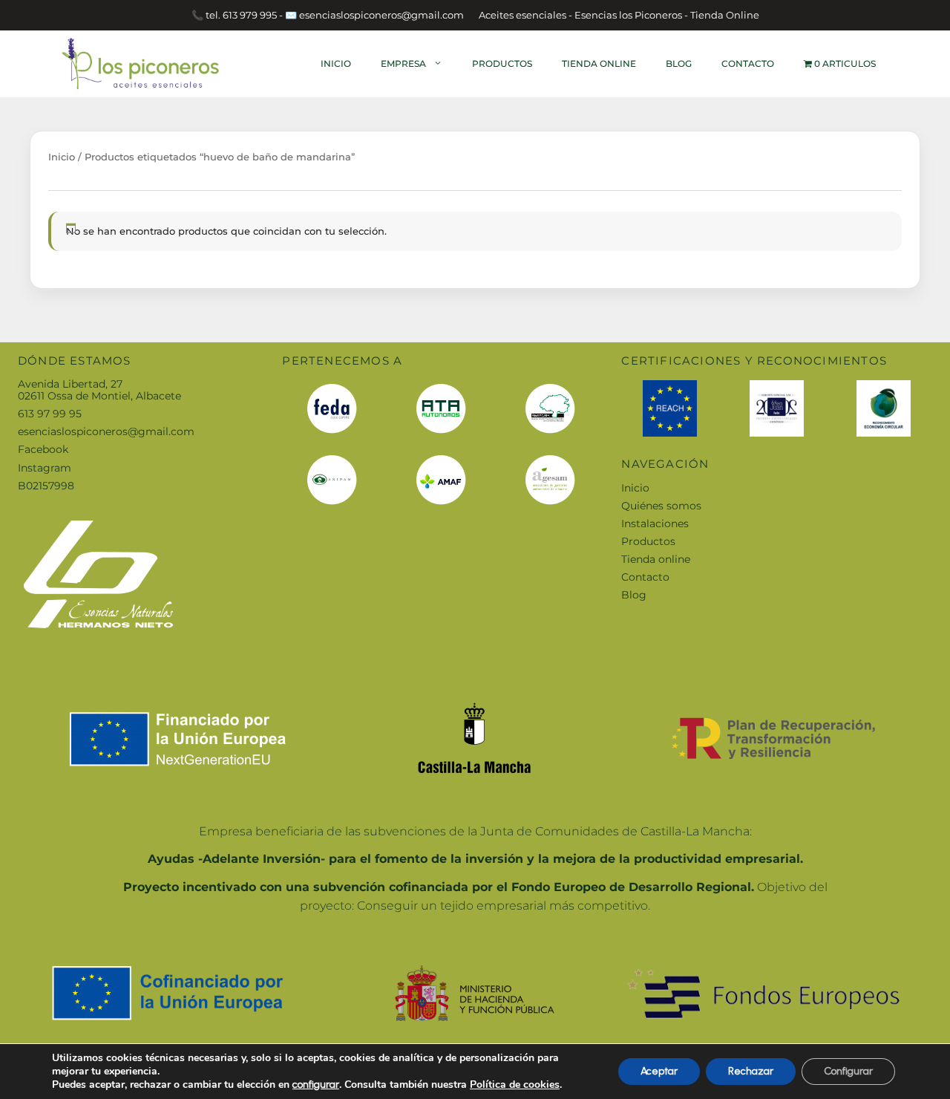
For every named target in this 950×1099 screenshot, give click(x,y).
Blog (679, 63)
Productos (502, 63)
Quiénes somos (661, 505)
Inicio (336, 63)
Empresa (403, 63)
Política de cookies (515, 1084)
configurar (315, 1084)
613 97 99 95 (50, 413)
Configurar (848, 1071)
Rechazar (750, 1071)
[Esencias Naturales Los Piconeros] (141, 63)
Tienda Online (599, 63)
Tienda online (655, 559)
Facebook (43, 449)
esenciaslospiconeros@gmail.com (106, 431)
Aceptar (659, 1071)
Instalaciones (655, 523)
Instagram (44, 468)
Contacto (747, 63)
